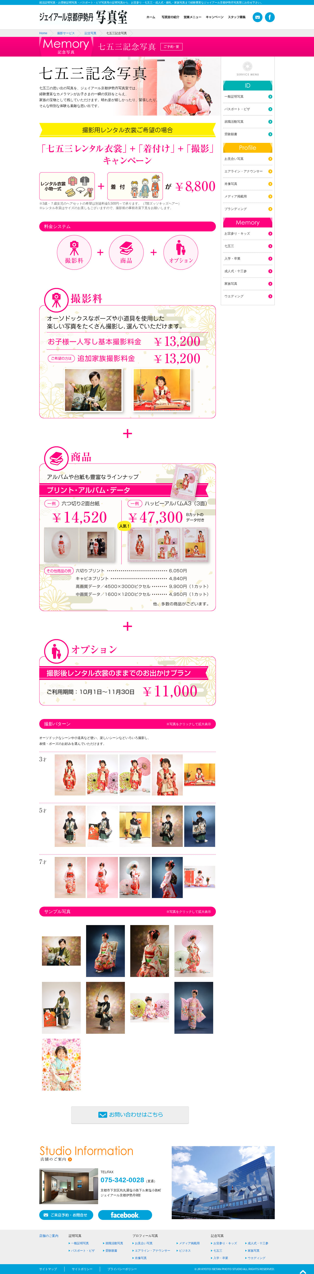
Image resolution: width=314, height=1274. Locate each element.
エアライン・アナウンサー (243, 171)
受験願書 (230, 134)
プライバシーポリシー (122, 1269)
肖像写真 (230, 184)
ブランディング (235, 209)
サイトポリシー (82, 1269)
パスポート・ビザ (237, 109)
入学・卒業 (232, 258)
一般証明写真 (234, 96)
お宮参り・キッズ (237, 233)
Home (43, 33)
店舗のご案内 (48, 1236)
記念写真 (90, 33)
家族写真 (230, 283)
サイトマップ (48, 1269)
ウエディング (234, 296)
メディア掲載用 (235, 196)
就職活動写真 (234, 121)
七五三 (229, 246)
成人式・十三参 (235, 271)
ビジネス (185, 1250)
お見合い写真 (234, 159)
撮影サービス (66, 33)
